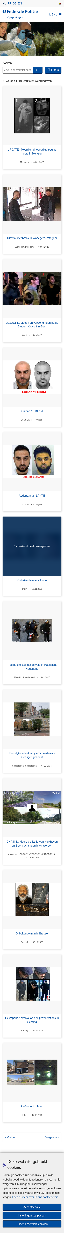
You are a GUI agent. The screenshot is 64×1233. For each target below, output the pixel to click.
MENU (53, 14)
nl (4, 3)
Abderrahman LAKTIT (32, 495)
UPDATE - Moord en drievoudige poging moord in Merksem (32, 151)
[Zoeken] (37, 70)
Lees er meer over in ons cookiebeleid (35, 1197)
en (20, 3)
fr (9, 3)
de (15, 3)
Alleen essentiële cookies (32, 1224)
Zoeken (7, 63)
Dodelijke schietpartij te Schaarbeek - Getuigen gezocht (32, 755)
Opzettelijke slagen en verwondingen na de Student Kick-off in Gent (32, 324)
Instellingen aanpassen (32, 1215)
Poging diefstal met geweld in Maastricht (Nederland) (32, 666)
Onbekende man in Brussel (32, 933)
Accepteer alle (32, 1207)
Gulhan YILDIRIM (32, 411)
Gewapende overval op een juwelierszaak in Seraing (32, 1020)
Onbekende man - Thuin (32, 580)
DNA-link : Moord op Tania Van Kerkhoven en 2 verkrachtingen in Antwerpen (32, 843)
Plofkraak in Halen (32, 1106)
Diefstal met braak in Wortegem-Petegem (32, 238)
